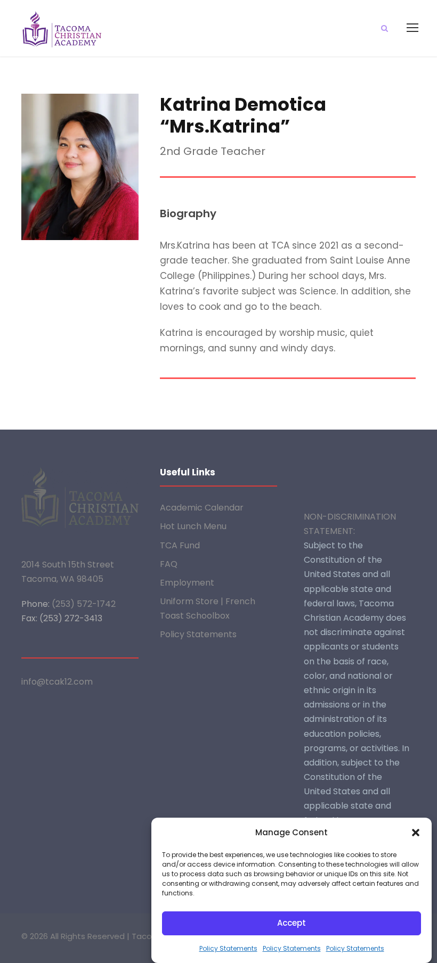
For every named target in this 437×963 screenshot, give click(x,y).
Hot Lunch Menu (193, 526)
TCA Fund (180, 545)
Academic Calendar (202, 507)
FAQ (168, 564)
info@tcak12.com (57, 682)
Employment (187, 583)
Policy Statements (228, 948)
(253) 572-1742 (84, 604)
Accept (291, 922)
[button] (415, 832)
